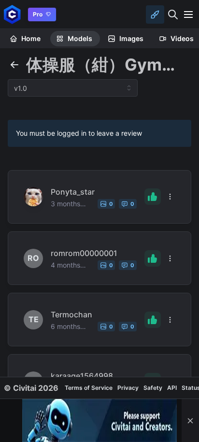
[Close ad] (190, 420)
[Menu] (188, 14)
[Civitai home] (12, 14)
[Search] (173, 14)
